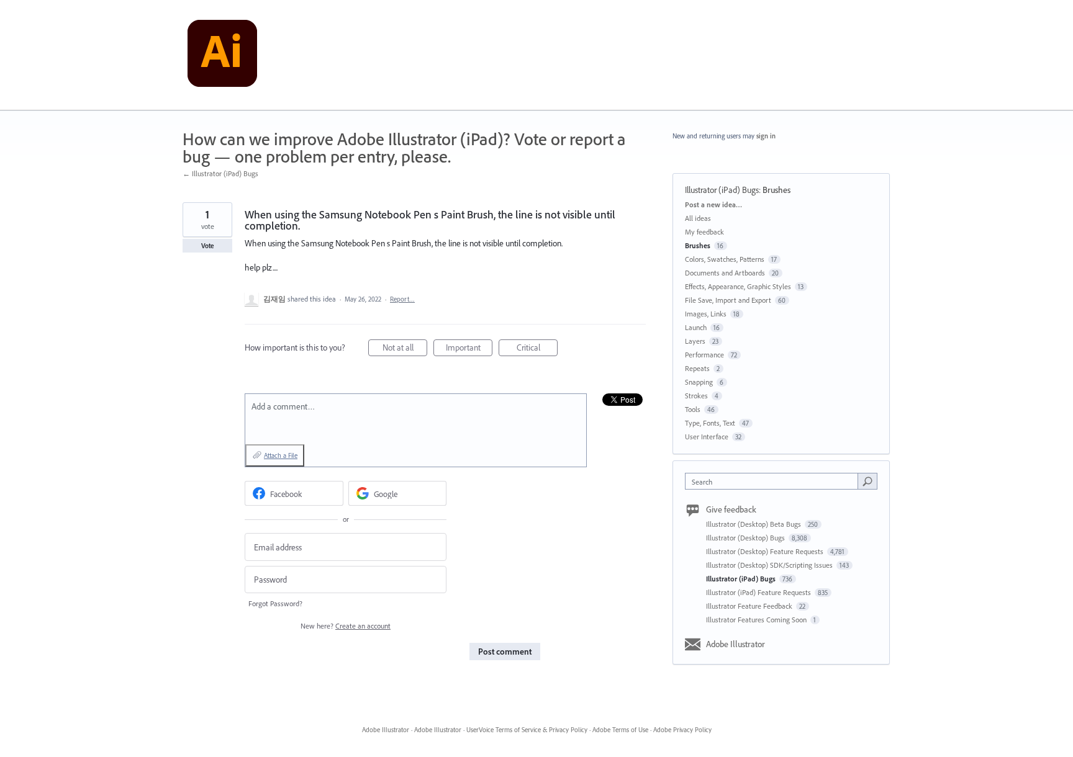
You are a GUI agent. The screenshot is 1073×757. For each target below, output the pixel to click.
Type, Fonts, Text (710, 423)
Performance (704, 354)
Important (469, 349)
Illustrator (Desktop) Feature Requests (765, 551)
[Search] (867, 481)
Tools (692, 409)
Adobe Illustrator (735, 644)
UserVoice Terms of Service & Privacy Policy (526, 729)
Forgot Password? (275, 603)
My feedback (704, 231)
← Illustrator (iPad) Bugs (220, 173)
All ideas (698, 218)
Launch (696, 327)
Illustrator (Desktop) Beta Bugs (754, 524)
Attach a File (280, 455)
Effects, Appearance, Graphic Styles (738, 286)
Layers (695, 341)
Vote (207, 245)
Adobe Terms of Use (620, 729)
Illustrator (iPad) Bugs (722, 189)
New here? (346, 625)
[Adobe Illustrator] (222, 55)
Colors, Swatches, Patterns (724, 259)
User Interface (706, 436)
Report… (402, 299)
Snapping (699, 382)
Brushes (776, 189)
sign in (766, 136)
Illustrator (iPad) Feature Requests (759, 592)
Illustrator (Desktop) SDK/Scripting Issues (770, 565)
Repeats (697, 368)
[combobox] (774, 481)
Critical (537, 349)
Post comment (505, 651)
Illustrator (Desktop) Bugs (746, 537)
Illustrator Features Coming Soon (757, 619)
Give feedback (731, 509)
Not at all (405, 349)
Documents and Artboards (725, 272)
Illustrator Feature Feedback (750, 606)
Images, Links (706, 313)
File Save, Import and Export (728, 300)
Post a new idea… (713, 204)
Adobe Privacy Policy (682, 729)
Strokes (696, 395)
